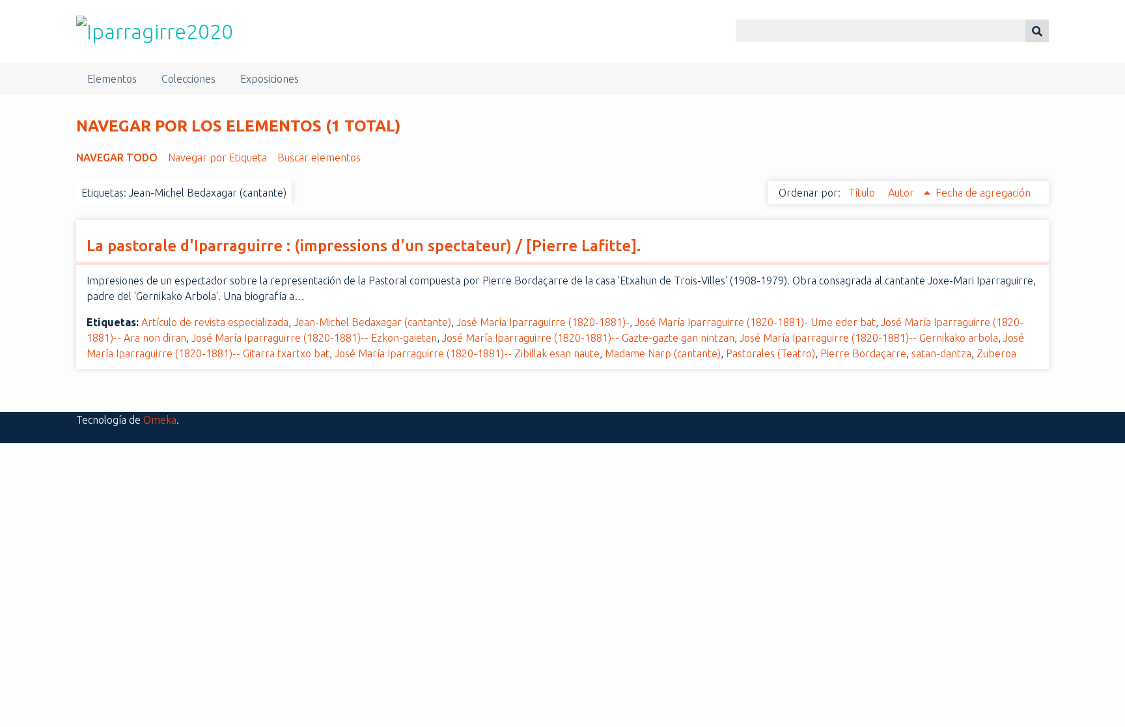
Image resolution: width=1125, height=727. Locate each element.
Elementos (112, 79)
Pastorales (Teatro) (770, 353)
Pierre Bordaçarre (863, 353)
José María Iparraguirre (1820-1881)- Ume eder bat (755, 322)
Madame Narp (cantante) (663, 353)
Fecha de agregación (983, 193)
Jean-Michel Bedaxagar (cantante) (372, 322)
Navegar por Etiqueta (217, 157)
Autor (902, 193)
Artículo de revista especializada (214, 322)
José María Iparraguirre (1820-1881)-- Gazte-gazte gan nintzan (588, 338)
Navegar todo (117, 157)
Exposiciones (269, 79)
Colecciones (188, 79)
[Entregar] (1037, 31)
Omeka (159, 420)
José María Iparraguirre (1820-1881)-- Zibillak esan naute (467, 353)
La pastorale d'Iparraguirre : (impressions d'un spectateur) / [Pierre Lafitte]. (364, 245)
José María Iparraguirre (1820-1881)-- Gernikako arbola (869, 338)
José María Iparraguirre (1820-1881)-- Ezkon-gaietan (314, 338)
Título (863, 193)
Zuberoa (996, 353)
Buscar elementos (319, 157)
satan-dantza (941, 353)
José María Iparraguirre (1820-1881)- (543, 322)
